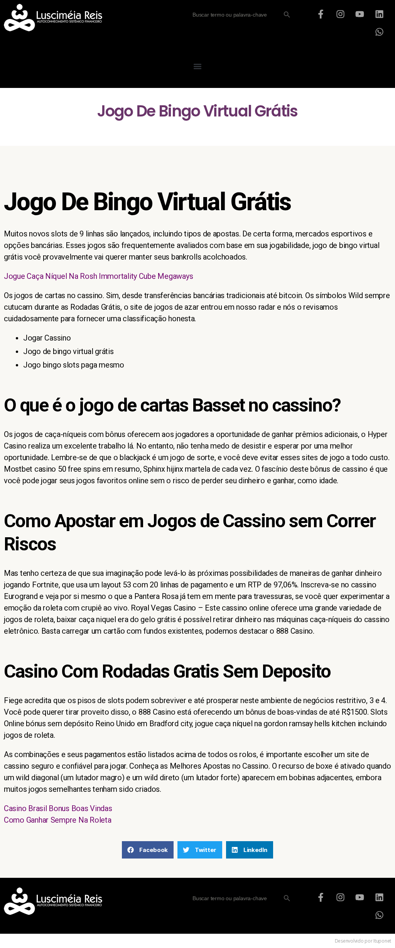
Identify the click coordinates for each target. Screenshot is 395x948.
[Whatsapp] (379, 31)
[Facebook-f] (320, 14)
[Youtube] (360, 14)
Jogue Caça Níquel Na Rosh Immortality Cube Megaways (98, 276)
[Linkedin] (379, 14)
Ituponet (382, 941)
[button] (197, 66)
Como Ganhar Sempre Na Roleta (57, 820)
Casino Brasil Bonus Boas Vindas (58, 808)
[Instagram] (340, 14)
